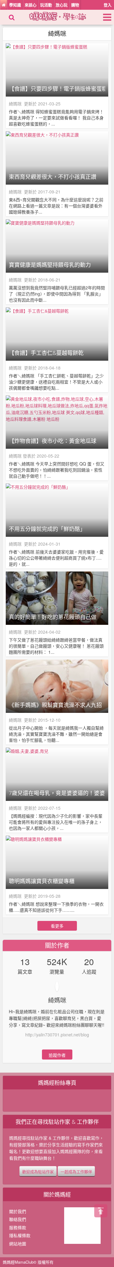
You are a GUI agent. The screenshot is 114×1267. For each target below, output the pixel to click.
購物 (75, 5)
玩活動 (46, 5)
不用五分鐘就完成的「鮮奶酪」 (47, 529)
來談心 (30, 5)
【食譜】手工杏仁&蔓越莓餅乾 (46, 352)
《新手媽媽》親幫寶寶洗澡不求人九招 (55, 705)
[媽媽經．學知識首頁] (3, 5)
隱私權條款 (19, 1235)
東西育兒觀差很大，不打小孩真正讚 (52, 176)
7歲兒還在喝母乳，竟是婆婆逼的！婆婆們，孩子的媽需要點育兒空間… (57, 793)
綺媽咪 (15, 103)
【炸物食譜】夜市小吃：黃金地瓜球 (52, 440)
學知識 (15, 5)
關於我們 (17, 1211)
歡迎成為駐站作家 (38, 1171)
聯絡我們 (17, 1219)
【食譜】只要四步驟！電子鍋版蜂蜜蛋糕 (57, 88)
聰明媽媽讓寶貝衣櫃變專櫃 (41, 881)
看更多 (57, 926)
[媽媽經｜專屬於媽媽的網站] (63, 15)
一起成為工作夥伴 (76, 1171)
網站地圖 (17, 1243)
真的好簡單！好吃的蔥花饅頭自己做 (52, 617)
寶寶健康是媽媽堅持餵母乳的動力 (50, 264)
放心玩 (61, 5)
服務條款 (17, 1227)
